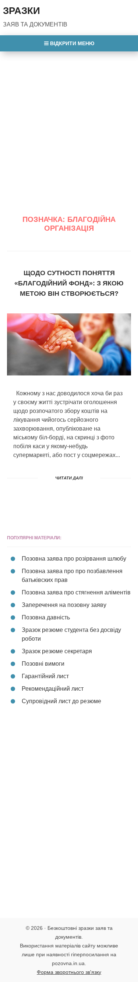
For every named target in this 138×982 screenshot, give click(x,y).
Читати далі (69, 478)
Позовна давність (46, 617)
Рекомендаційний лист (53, 689)
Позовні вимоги (43, 664)
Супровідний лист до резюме (61, 701)
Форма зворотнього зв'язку (69, 972)
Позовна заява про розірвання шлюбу (74, 558)
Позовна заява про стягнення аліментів (76, 592)
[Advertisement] (69, 124)
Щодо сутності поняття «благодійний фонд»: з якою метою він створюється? (69, 283)
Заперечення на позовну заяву (64, 605)
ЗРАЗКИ (21, 10)
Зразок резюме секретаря (57, 651)
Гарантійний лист (45, 676)
